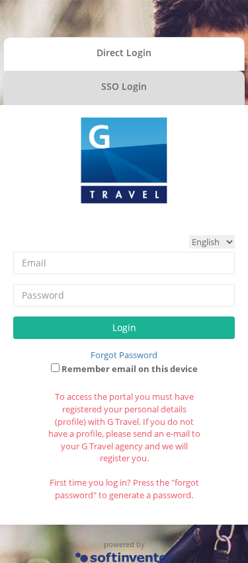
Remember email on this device (129, 369)
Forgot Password (124, 355)
